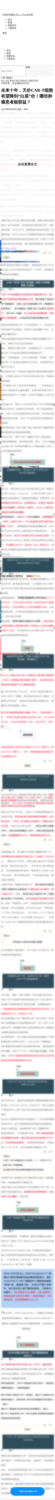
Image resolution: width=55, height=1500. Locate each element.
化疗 (7, 81)
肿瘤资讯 (12, 25)
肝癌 (18, 81)
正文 (27, 83)
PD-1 (3, 81)
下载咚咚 (12, 28)
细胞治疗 (21, 83)
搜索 (4, 33)
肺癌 (36, 81)
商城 (10, 22)
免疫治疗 (24, 81)
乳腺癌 (31, 81)
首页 (10, 19)
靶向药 (12, 81)
